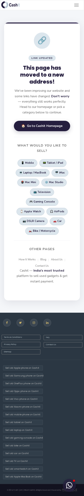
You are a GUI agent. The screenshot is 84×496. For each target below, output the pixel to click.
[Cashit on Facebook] (7, 323)
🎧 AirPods (57, 211)
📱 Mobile (27, 163)
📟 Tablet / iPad (53, 163)
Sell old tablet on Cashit (18, 422)
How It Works (27, 259)
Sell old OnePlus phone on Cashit (23, 383)
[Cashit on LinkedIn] (47, 323)
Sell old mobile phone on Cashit (22, 414)
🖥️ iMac (60, 173)
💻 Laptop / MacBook (32, 173)
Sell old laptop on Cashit (18, 430)
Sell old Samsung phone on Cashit (24, 375)
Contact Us (42, 266)
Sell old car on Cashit (17, 453)
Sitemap (7, 351)
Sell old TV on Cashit (16, 461)
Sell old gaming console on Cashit (24, 437)
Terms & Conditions (13, 337)
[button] (69, 485)
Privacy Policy (10, 344)
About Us (57, 259)
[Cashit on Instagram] (34, 323)
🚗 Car (57, 221)
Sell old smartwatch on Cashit (22, 468)
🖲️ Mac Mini (28, 182)
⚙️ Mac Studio (54, 182)
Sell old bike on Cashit (17, 445)
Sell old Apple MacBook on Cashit (23, 476)
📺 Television (42, 192)
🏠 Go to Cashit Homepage (42, 126)
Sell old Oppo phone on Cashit (22, 391)
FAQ (47, 337)
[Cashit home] (10, 4)
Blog (43, 259)
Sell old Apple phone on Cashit (22, 367)
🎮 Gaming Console (42, 202)
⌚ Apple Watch (30, 211)
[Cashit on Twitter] (20, 323)
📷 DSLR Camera (33, 221)
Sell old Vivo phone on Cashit (21, 399)
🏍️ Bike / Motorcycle (42, 231)
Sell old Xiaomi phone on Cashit (22, 406)
